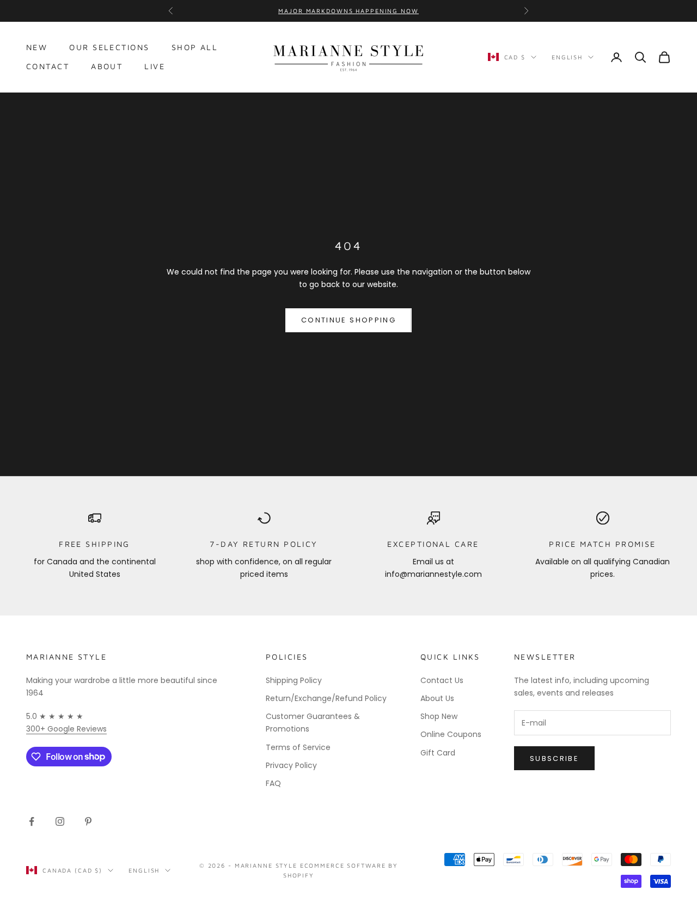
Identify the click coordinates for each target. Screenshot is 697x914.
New (36, 47)
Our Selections (109, 47)
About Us (437, 698)
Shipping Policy (294, 680)
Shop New (438, 716)
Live (154, 66)
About (107, 66)
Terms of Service (298, 747)
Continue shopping (348, 320)
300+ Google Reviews (66, 728)
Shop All (195, 47)
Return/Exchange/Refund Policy (326, 698)
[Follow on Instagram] (59, 821)
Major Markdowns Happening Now (348, 10)
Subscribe (554, 758)
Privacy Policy (291, 765)
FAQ (273, 783)
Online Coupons (450, 734)
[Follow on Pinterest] (88, 821)
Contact (47, 66)
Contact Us (441, 680)
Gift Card (437, 752)
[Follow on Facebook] (31, 821)
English (567, 56)
